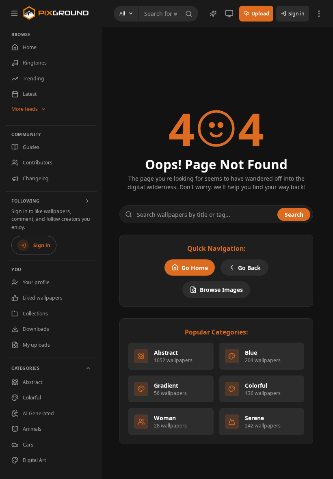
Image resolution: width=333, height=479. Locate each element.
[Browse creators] (87, 201)
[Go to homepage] (56, 13)
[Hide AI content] (213, 13)
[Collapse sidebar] (14, 13)
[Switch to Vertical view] (229, 13)
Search (294, 214)
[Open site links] (319, 13)
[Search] (190, 13)
